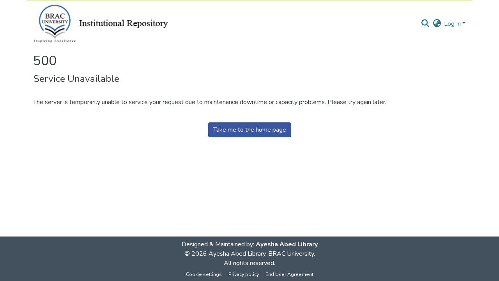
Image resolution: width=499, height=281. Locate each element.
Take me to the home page (249, 129)
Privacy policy (243, 274)
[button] (425, 23)
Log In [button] (453, 23)
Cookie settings (204, 274)
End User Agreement (289, 274)
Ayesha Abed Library (287, 244)
